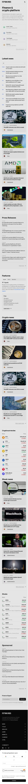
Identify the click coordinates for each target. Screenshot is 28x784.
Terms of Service (10, 777)
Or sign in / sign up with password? (18, 766)
